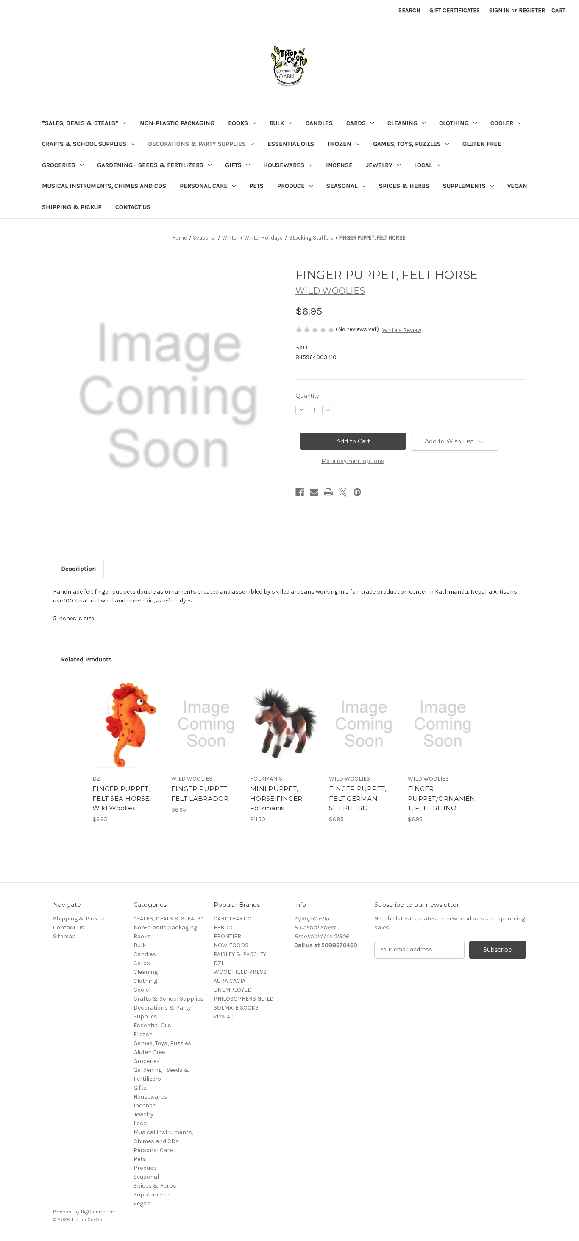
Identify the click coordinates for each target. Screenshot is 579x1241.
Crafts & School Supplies (84, 144)
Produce (291, 186)
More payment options (352, 461)
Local (423, 165)
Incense (339, 165)
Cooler (501, 123)
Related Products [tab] (86, 659)
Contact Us (132, 207)
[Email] (314, 492)
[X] (343, 492)
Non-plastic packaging (177, 123)
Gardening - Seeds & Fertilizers (150, 165)
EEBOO (223, 927)
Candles (319, 123)
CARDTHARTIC (232, 918)
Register (532, 10)
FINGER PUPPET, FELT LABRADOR (200, 794)
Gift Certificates (454, 10)
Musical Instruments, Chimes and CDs (104, 186)
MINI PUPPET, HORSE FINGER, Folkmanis (276, 798)
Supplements (464, 186)
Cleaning (402, 123)
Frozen (339, 144)
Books (238, 123)
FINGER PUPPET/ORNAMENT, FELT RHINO (442, 798)
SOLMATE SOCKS (236, 1007)
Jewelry (379, 165)
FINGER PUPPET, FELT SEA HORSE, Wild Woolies (121, 798)
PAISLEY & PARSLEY (240, 954)
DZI (218, 963)
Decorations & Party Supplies (197, 144)
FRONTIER (227, 936)
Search (409, 10)
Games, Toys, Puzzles (407, 144)
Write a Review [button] (401, 330)
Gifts (233, 165)
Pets (256, 186)
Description (78, 568)
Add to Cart (127, 731)
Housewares (283, 165)
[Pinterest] (357, 492)
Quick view (126, 716)
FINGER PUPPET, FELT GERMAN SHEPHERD (358, 798)
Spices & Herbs (404, 186)
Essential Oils (290, 144)
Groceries (58, 165)
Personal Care (204, 186)
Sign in (499, 10)
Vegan (517, 186)
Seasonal (341, 186)
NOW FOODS (231, 945)
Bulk (277, 123)
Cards (356, 123)
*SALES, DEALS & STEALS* (80, 123)
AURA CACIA (229, 980)
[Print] (328, 492)
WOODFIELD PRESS (240, 972)
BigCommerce (97, 1212)
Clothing (454, 123)
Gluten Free (481, 144)
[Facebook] (299, 492)
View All (224, 1016)
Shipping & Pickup (72, 207)
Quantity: (307, 395)
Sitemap (64, 936)
